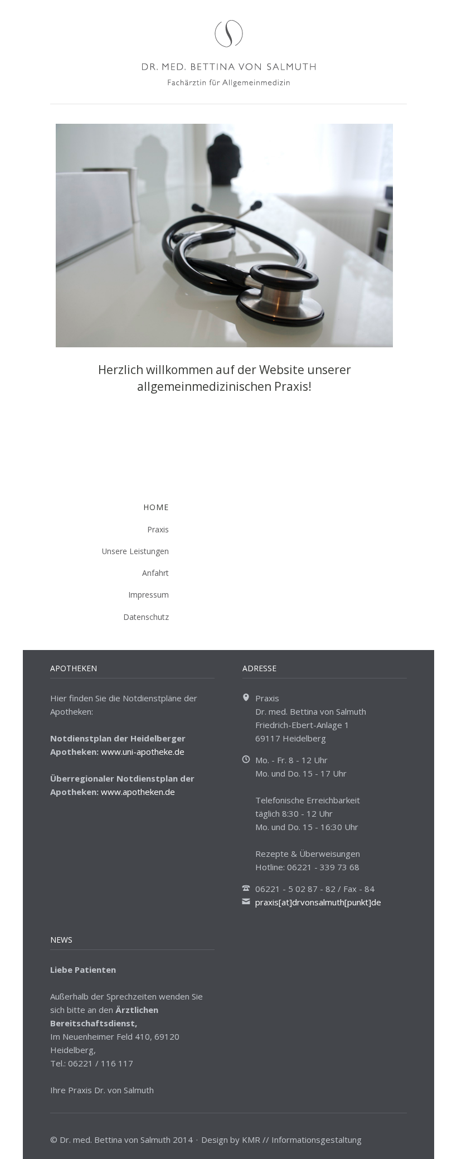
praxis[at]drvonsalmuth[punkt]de (318, 902)
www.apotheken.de (138, 791)
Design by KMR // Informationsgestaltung (281, 1139)
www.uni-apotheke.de (142, 751)
